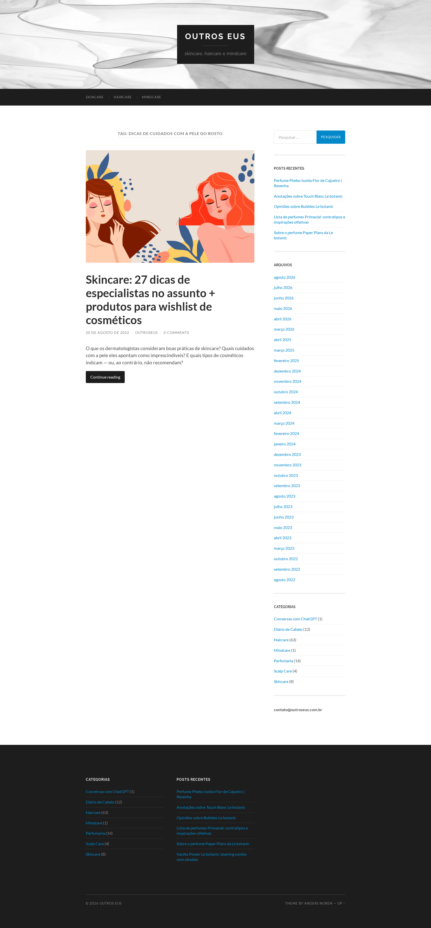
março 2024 (284, 423)
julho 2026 (283, 287)
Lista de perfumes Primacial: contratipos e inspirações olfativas (309, 219)
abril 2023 (282, 537)
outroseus (146, 332)
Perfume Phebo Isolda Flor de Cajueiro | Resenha (308, 183)
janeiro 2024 (285, 443)
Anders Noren (318, 903)
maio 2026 (283, 308)
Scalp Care (283, 670)
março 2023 (284, 548)
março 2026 (284, 329)
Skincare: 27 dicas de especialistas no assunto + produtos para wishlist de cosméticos (150, 300)
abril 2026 (282, 318)
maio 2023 (283, 527)
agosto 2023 (284, 496)
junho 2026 (284, 297)
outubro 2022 (286, 558)
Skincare (95, 97)
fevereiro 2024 (286, 433)
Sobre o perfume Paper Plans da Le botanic (303, 235)
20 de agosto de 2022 (107, 332)
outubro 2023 (286, 475)
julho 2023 (283, 506)
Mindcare (151, 97)
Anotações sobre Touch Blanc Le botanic (308, 196)
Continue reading (105, 377)
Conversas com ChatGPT (295, 618)
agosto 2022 (284, 579)
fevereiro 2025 (286, 360)
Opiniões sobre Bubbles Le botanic (303, 206)
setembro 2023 (287, 485)
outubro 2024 (286, 391)
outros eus (215, 36)
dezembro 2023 (287, 454)
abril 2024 (282, 412)
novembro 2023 (287, 464)
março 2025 (284, 350)
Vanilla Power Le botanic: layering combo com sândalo (212, 857)
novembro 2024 (287, 381)
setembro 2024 (287, 402)
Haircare (123, 97)
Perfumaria (283, 660)
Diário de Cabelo (288, 629)
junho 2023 (284, 517)
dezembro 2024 (287, 371)
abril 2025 (282, 339)
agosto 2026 (284, 277)
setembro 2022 (287, 569)
